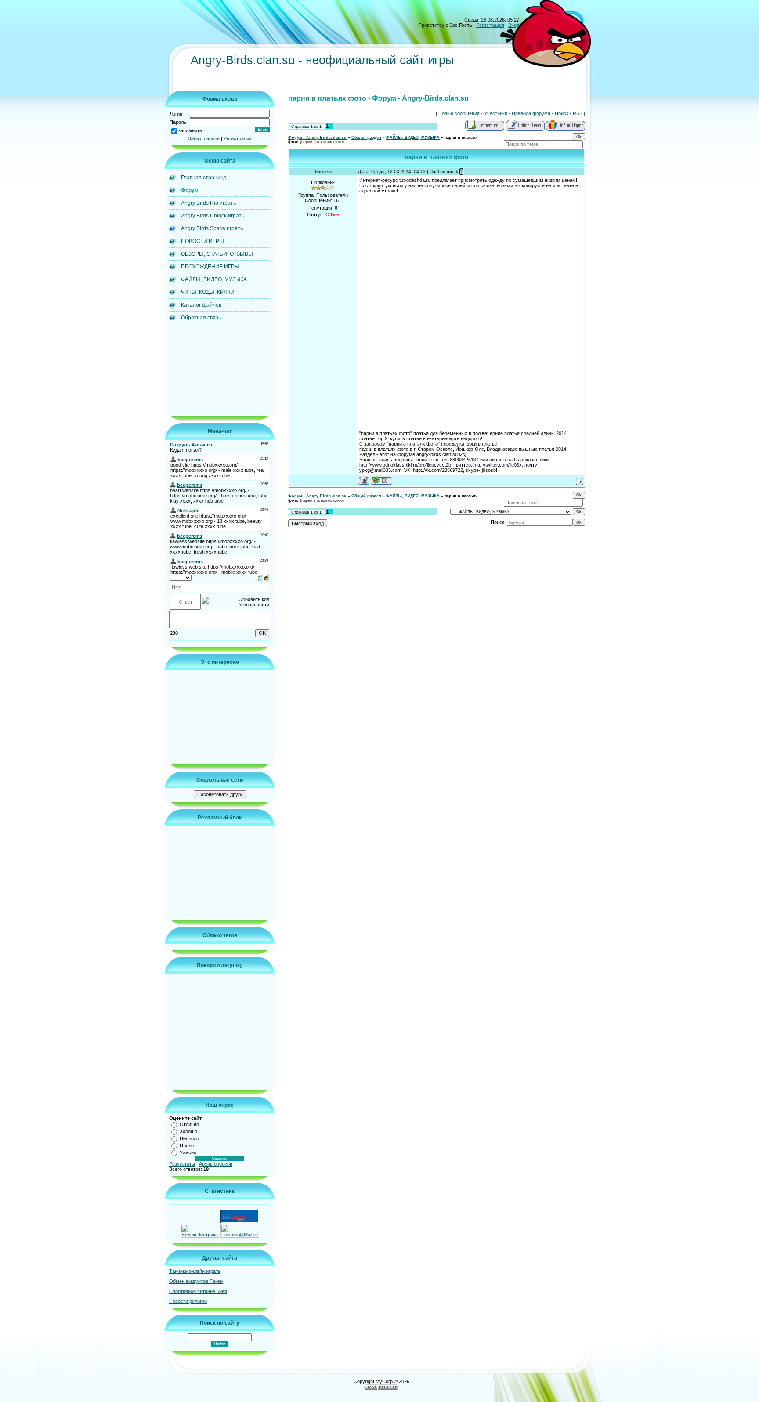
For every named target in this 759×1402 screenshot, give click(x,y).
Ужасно (188, 1152)
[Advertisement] (350, 82)
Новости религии (188, 1301)
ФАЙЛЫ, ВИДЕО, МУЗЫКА (413, 137)
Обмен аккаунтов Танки (196, 1281)
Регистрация (490, 25)
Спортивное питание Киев (198, 1291)
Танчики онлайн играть (194, 1271)
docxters (323, 171)
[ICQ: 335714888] (381, 480)
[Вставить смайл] (266, 577)
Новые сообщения (459, 113)
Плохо (187, 1145)
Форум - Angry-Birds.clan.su (317, 137)
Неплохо (189, 1138)
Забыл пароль (204, 138)
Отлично (189, 1124)
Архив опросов (215, 1164)
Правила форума (531, 113)
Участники (495, 113)
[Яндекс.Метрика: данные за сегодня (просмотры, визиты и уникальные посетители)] (200, 1231)
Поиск (561, 113)
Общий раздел (366, 137)
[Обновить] (259, 577)
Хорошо (188, 1131)
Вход (513, 25)
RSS (577, 113)
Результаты (182, 1164)
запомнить (190, 130)
